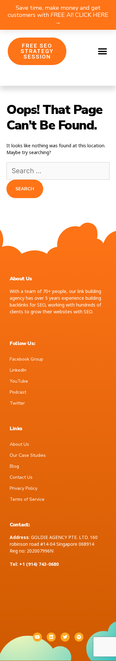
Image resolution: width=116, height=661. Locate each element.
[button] (102, 51)
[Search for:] (58, 171)
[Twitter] (65, 637)
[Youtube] (37, 637)
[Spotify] (78, 637)
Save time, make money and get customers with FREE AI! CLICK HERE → (58, 15)
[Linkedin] (51, 637)
